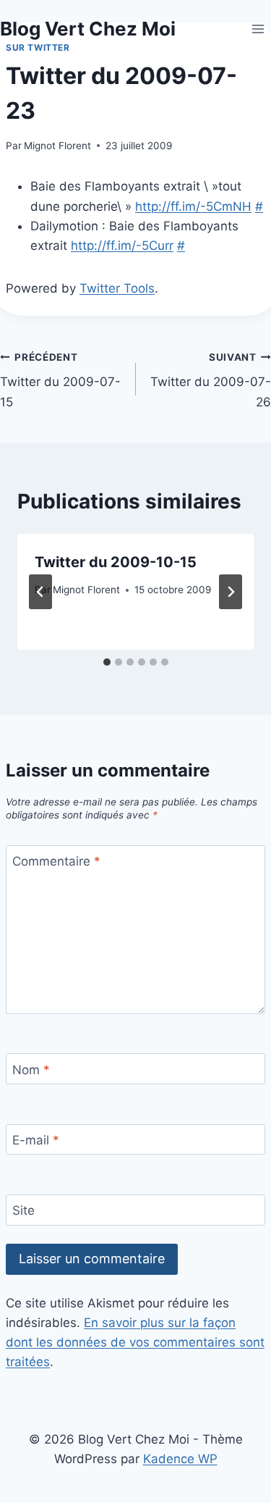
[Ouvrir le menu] (257, 28)
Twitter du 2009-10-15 (116, 562)
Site (23, 1210)
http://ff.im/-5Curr (122, 245)
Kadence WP (180, 1459)
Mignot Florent (57, 145)
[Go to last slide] (40, 591)
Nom (31, 1070)
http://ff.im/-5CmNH (193, 206)
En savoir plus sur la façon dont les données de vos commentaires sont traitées (135, 1342)
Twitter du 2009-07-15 (60, 380)
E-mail (35, 1140)
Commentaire (56, 861)
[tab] (107, 662)
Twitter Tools (117, 288)
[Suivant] (230, 591)
